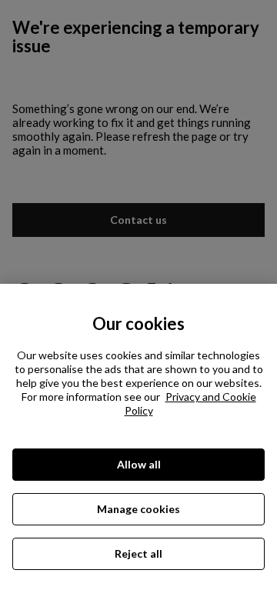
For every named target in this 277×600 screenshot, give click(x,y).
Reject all (138, 553)
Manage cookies (138, 508)
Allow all (139, 464)
